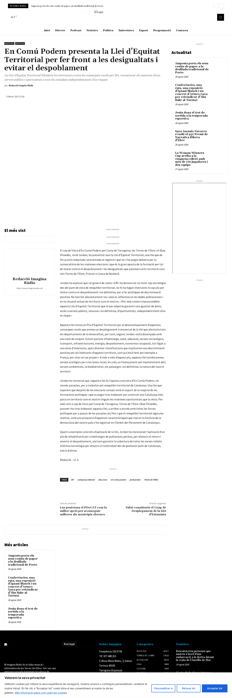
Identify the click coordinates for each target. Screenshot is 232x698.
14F (72, 479)
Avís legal (69, 644)
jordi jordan (135, 479)
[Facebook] (200, 17)
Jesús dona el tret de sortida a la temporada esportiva (23, 613)
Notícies (9, 43)
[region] (116, 685)
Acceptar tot (214, 688)
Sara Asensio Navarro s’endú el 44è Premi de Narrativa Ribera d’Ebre (191, 136)
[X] (211, 17)
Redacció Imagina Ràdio (21, 85)
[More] (162, 85)
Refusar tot (188, 688)
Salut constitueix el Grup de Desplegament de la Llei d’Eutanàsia (146, 511)
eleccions (102, 479)
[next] (221, 6)
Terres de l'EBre (151, 479)
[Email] (145, 85)
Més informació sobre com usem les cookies (41, 692)
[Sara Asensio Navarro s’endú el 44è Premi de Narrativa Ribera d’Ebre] (217, 135)
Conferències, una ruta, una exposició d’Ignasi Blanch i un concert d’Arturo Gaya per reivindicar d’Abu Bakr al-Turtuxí (23, 586)
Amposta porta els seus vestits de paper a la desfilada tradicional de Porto (67, 6)
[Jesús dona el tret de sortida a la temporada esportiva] (45, 612)
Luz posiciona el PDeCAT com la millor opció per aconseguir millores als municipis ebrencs (83, 511)
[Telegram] (153, 85)
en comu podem (118, 479)
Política (20, 43)
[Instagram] (205, 17)
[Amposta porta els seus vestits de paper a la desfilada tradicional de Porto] (45, 559)
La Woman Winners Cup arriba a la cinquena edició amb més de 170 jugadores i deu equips (191, 159)
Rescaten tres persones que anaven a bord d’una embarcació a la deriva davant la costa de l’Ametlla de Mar (195, 656)
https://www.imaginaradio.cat (29, 288)
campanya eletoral (86, 479)
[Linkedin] (137, 85)
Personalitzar (162, 688)
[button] (220, 17)
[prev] (216, 6)
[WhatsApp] (128, 85)
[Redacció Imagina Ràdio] (29, 263)
